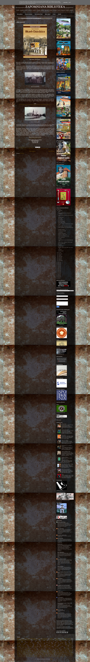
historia (20, 148)
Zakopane (45, 650)
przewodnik (24, 642)
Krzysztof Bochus (58, 652)
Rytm (39, 650)
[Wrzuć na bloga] (36, 147)
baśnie (56, 649)
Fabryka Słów (42, 647)
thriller (43, 649)
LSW (65, 652)
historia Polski (33, 638)
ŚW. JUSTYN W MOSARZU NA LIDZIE (63, 592)
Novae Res (68, 639)
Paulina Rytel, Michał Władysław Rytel (63, 553)
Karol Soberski (29, 148)
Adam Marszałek (43, 644)
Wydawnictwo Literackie (42, 642)
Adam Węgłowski (57, 650)
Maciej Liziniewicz (49, 647)
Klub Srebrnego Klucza (44, 652)
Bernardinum (36, 643)
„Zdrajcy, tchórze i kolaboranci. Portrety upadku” (65, 242)
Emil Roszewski (35, 650)
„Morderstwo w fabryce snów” (62, 234)
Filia (25, 656)
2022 (58, 266)
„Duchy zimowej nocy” (61, 237)
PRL (57, 638)
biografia (57, 640)
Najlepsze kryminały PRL (45, 641)
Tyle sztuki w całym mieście (62, 535)
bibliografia (35, 654)
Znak (39, 646)
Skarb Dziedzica (43, 148)
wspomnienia (19, 642)
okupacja (53, 650)
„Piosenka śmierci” (61, 217)
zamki (67, 642)
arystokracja (63, 656)
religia (38, 640)
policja (31, 647)
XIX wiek (39, 649)
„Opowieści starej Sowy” (61, 598)
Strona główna (20, 14)
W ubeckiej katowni (60, 567)
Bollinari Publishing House (63, 653)
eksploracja (40, 654)
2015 (58, 275)
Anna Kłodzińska (21, 643)
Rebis (35, 644)
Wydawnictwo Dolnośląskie (63, 645)
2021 (58, 267)
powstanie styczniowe (24, 647)
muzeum (63, 641)
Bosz (18, 652)
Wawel (31, 650)
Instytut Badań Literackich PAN (30, 656)
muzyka (49, 650)
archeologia (30, 646)
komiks (55, 641)
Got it (70, 2)
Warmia (56, 645)
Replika (22, 639)
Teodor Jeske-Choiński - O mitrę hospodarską (64, 529)
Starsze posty (51, 151)
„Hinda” (63, 474)
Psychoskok (30, 645)
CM (61, 638)
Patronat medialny (28, 14)
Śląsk (38, 647)
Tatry (52, 649)
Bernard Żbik (63, 650)
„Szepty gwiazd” (60, 232)
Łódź (34, 647)
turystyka (49, 642)
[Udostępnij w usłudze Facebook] (38, 147)
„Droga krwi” (60, 244)
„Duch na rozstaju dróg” (61, 243)
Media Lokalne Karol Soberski (35, 148)
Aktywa (40, 653)
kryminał (26, 638)
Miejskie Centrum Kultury (61, 610)
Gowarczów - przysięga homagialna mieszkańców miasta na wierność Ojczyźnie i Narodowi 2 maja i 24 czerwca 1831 (65, 546)
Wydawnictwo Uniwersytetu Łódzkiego (31, 649)
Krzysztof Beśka (48, 649)
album (51, 641)
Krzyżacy (28, 648)
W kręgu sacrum (60, 591)
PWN (25, 644)
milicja (71, 641)
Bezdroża (22, 656)
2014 (58, 276)
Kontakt (59, 14)
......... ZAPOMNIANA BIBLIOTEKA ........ (44, 7)
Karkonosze (37, 652)
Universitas (18, 648)
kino (38, 644)
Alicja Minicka (52, 653)
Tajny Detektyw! (60, 578)
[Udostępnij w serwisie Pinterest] (39, 147)
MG (71, 640)
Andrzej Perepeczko (66, 654)
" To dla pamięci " (60, 597)
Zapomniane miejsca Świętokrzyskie (30, 653)
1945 (37, 653)
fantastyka (42, 645)
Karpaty (25, 654)
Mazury (57, 644)
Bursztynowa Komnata (23, 652)
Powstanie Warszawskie (23, 646)
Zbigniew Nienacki (37, 645)
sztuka (34, 641)
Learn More (65, 2)
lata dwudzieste (28, 641)
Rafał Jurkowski (59, 656)
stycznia (59, 260)
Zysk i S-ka (63, 643)
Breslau (43, 646)
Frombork (28, 652)
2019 (58, 270)
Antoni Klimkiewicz (60, 573)
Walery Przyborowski (56, 643)
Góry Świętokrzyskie (48, 646)
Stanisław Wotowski (68, 647)
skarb (24, 641)
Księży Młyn (39, 648)
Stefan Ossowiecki (30, 654)
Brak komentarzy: (31, 147)
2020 (58, 268)
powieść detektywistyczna (61, 642)
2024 (58, 263)
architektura (41, 643)
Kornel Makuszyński (51, 652)
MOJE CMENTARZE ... (61, 552)
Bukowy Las (23, 648)
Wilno (43, 648)
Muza (71, 650)
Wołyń (42, 650)
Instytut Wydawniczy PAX (53, 656)
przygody (28, 639)
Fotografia (57, 648)
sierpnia (59, 210)
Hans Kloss (33, 652)
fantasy (44, 654)
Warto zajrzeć (47, 14)
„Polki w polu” (60, 218)
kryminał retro (45, 638)
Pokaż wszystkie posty (45, 18)
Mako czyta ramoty (61, 528)
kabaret (59, 649)
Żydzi (62, 647)
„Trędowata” (60, 249)
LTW (45, 640)
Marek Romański (30, 644)
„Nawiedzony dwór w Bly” (62, 233)
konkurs (32, 648)
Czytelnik (60, 646)
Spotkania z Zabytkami (29, 643)
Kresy (68, 640)
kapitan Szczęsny (62, 644)
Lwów (22, 644)
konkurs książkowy (57, 647)
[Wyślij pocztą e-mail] (35, 147)
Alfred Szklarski (51, 654)
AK (47, 654)
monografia (38, 641)
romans (68, 644)
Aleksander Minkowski (45, 653)
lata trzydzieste (63, 640)
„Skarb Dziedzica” (20, 22)
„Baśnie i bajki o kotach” (61, 222)
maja (59, 255)
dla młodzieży (19, 641)
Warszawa (52, 638)
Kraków (34, 640)
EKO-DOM (67, 650)
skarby (47, 148)
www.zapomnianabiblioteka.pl (60, 621)
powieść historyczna (51, 640)
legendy (70, 645)
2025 (58, 262)
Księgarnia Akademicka (64, 648)
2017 (58, 272)
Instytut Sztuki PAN (37, 656)
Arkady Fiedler (57, 653)
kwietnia (59, 256)
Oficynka (53, 642)
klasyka (29, 642)
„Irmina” (59, 211)
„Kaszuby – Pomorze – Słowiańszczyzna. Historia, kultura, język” (67, 458)
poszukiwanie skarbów (65, 649)
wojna (39, 638)
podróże (47, 645)
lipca (59, 252)
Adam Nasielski (69, 643)
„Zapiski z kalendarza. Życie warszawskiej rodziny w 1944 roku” (67, 452)
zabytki (50, 639)
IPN (17, 646)
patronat (42, 640)
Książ (62, 652)
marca (59, 257)
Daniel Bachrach (52, 648)
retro (18, 639)
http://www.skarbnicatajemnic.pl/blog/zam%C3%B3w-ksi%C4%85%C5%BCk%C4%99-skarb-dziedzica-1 (35, 104)
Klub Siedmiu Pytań (39, 14)
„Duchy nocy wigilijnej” (61, 221)
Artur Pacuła (55, 646)
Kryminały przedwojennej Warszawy (24, 640)
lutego (59, 259)
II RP (70, 642)
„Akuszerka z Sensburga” (62, 230)
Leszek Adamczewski (25, 650)
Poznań (59, 641)
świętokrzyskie (35, 639)
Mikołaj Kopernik (69, 652)
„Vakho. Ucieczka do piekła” (66, 469)
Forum (54, 14)
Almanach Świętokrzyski (58, 654)
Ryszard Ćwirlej (65, 646)
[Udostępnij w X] (37, 147)
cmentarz (47, 648)
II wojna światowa (67, 638)
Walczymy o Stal (60, 609)
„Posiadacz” (60, 238)
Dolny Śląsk (52, 645)
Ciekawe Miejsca (43, 639)
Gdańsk (18, 644)
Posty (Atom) (22, 153)
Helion (22, 654)
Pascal (18, 653)
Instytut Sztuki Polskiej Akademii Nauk (45, 656)
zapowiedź (35, 646)
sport (35, 648)
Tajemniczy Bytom (60, 566)
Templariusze (22, 653)
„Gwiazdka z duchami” (61, 229)
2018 (58, 271)
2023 (58, 264)
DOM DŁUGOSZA (60, 538)
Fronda (67, 641)
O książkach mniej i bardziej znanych (64, 585)
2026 (58, 209)
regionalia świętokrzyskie (59, 639)
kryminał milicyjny (34, 642)
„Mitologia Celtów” (60, 246)
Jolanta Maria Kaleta (51, 644)
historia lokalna (24, 148)
